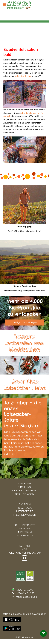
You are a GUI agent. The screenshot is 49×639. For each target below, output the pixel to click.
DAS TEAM (25, 504)
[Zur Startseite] (21, 5)
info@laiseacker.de (26, 596)
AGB (24, 549)
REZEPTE (24, 528)
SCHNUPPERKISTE (24, 525)
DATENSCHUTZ (24, 535)
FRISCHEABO (24, 507)
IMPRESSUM (24, 532)
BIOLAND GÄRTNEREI (24, 490)
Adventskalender (23, 76)
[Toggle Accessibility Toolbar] (43, 633)
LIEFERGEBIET (24, 511)
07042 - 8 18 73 (25, 593)
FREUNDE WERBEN (24, 514)
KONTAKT (24, 545)
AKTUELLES (24, 483)
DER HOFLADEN (24, 494)
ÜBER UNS (24, 487)
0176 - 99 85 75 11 (26, 590)
